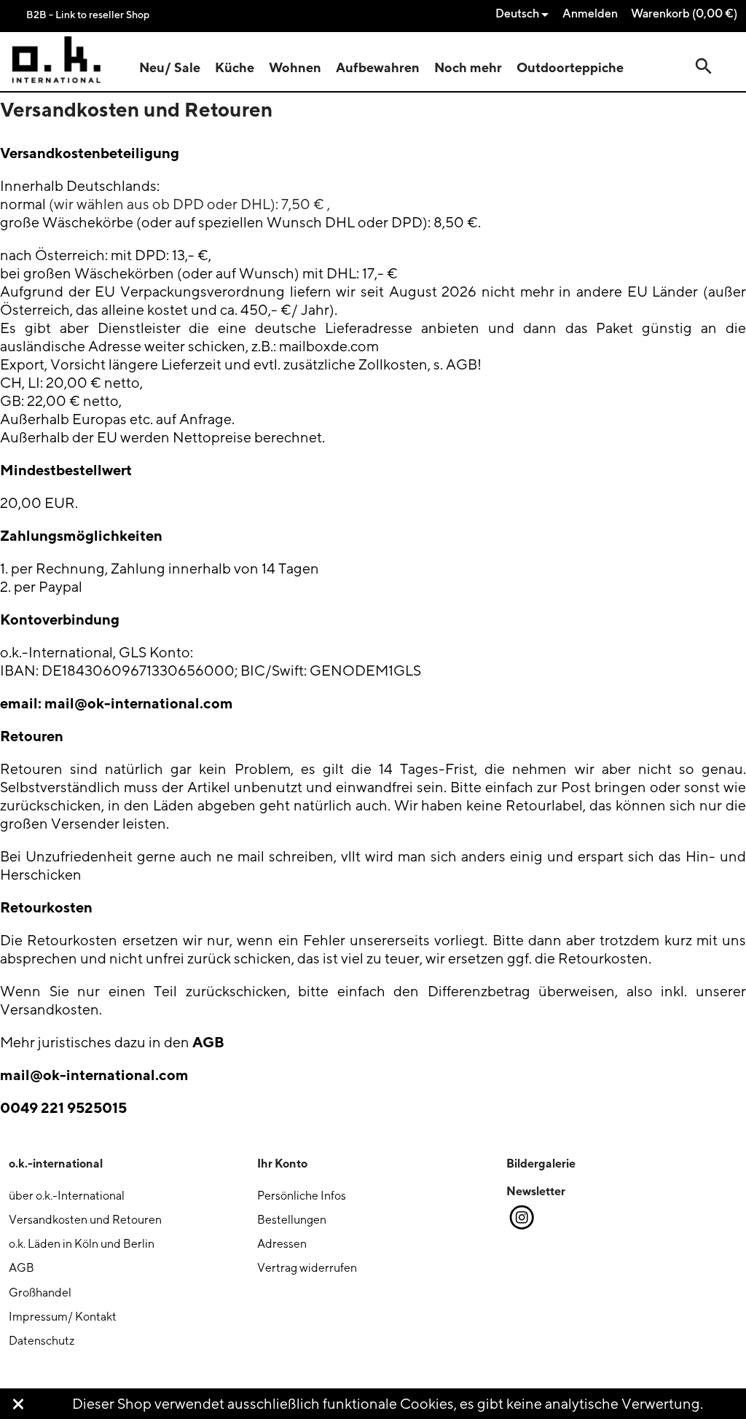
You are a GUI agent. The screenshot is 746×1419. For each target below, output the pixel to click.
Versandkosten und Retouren (85, 1220)
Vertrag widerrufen (307, 1268)
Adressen (282, 1244)
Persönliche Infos (301, 1196)
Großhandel (40, 1292)
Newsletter (535, 1191)
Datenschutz (41, 1341)
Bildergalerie (541, 1163)
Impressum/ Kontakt (63, 1317)
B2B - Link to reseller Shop (87, 14)
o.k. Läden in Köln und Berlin (81, 1244)
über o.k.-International (67, 1196)
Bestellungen (291, 1220)
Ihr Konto (282, 1163)
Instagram (521, 1218)
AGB (208, 1042)
